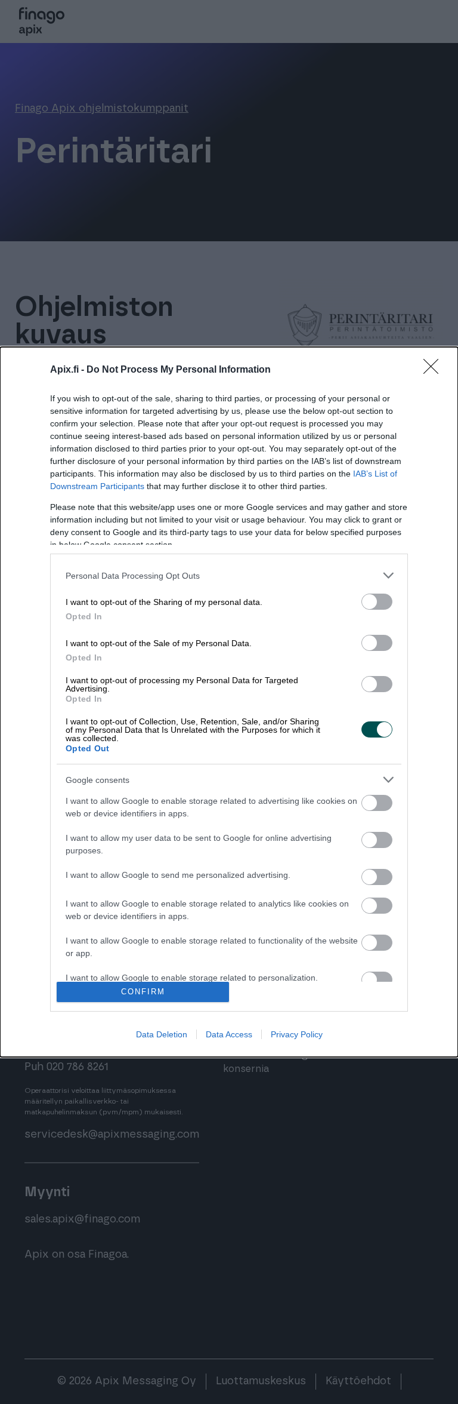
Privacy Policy (297, 1034)
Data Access (229, 1034)
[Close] (434, 370)
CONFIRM (143, 991)
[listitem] (229, 575)
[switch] (376, 602)
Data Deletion (161, 1034)
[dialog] (229, 701)
